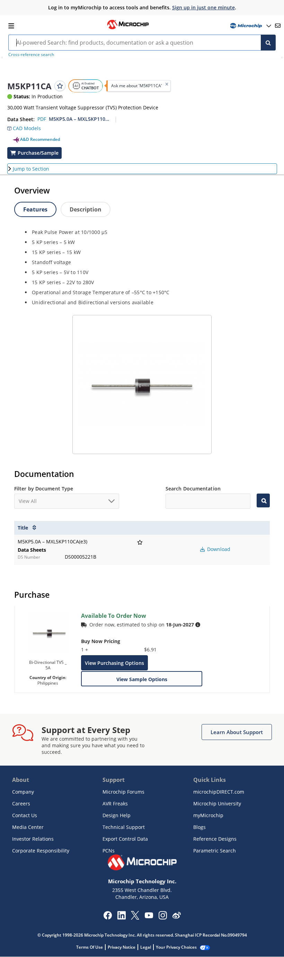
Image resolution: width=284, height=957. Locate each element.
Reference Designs (215, 839)
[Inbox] (278, 25)
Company (23, 791)
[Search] (268, 43)
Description (85, 209)
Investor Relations (33, 839)
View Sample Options (141, 679)
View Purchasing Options (114, 663)
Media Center (28, 827)
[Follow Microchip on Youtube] (148, 916)
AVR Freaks (115, 803)
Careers (21, 803)
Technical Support (124, 827)
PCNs (109, 850)
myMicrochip (208, 815)
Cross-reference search (31, 54)
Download (218, 549)
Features (35, 209)
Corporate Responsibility (40, 850)
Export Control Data (125, 839)
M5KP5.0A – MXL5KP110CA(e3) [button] (79, 119)
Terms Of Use (89, 947)
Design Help (117, 815)
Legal (145, 947)
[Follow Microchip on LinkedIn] (121, 917)
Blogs (199, 827)
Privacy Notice (121, 947)
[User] (250, 25)
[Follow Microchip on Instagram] (162, 917)
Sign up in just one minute (203, 7)
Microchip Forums (123, 791)
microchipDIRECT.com (218, 791)
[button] (27, 129)
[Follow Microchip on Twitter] (135, 917)
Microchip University (217, 803)
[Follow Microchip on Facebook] (107, 917)
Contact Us (24, 815)
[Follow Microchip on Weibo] (176, 916)
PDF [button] (41, 119)
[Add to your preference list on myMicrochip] (59, 86)
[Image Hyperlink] (128, 28)
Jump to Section (31, 168)
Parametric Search (214, 850)
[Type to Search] (263, 500)
